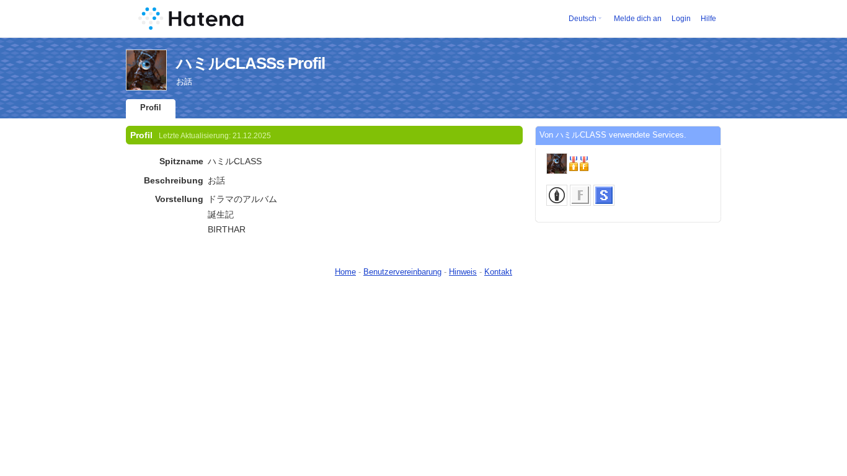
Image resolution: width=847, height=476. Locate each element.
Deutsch (582, 18)
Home (345, 271)
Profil (150, 107)
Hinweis (463, 271)
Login (681, 18)
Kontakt (498, 271)
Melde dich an (638, 18)
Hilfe (708, 18)
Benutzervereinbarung (402, 271)
